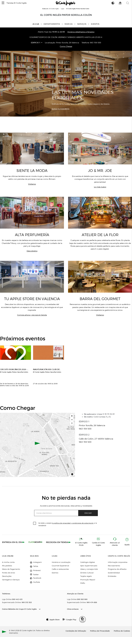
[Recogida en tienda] (58, 542)
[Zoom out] (72, 420)
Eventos (95, 24)
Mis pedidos (7, 566)
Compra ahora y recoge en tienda (32, 315)
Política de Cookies (122, 631)
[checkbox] (34, 523)
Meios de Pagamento (11, 569)
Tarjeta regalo (86, 576)
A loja (36, 24)
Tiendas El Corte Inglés (17, 3)
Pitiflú (82, 583)
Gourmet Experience (60, 566)
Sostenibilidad (114, 573)
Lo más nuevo (100, 187)
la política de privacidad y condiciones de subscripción (73, 523)
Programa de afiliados (117, 569)
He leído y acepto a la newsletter (67, 524)
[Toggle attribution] (72, 474)
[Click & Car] (35, 542)
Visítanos (32, 184)
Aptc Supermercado (88, 566)
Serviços (81, 24)
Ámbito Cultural (87, 573)
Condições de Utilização (76, 631)
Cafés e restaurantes (60, 569)
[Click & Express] (13, 542)
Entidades (112, 576)
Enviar (88, 513)
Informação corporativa (117, 562)
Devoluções (6, 576)
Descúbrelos (32, 251)
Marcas (69, 24)
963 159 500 (95, 43)
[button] (3, 3)
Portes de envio (8, 573)
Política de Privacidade (100, 631)
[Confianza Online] (82, 619)
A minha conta (8, 562)
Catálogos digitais (87, 562)
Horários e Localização (61, 562)
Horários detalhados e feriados (80, 32)
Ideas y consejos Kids (89, 569)
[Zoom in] (72, 416)
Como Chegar (66, 46)
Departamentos (52, 24)
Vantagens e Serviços (11, 580)
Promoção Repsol (87, 580)
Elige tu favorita (60, 109)
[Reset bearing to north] (72, 423)
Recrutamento (114, 566)
